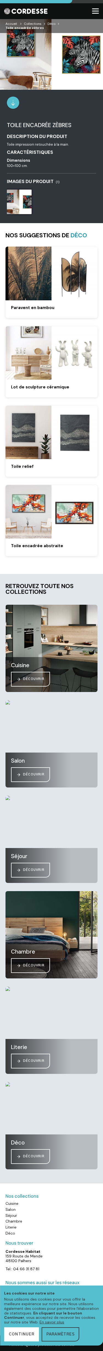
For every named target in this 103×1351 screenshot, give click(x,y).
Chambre (13, 1221)
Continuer (21, 1334)
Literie (10, 1227)
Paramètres (60, 1334)
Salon (10, 1209)
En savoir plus (52, 1322)
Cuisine (11, 1203)
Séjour (11, 1215)
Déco (51, 24)
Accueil (11, 24)
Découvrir (33, 679)
